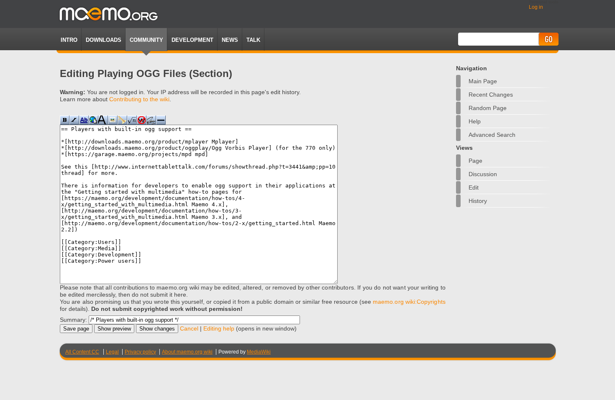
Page (475, 160)
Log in (536, 7)
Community (146, 40)
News (230, 40)
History (478, 200)
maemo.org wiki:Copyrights (409, 301)
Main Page (483, 81)
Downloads (103, 40)
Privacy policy (140, 352)
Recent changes (491, 94)
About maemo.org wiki (187, 352)
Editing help (218, 328)
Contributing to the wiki (139, 99)
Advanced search (492, 134)
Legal (112, 352)
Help (475, 121)
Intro (69, 40)
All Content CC (82, 352)
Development (192, 40)
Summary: (73, 319)
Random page (488, 108)
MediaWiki (259, 352)
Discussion (483, 174)
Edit (474, 187)
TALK (253, 40)
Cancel (189, 328)
